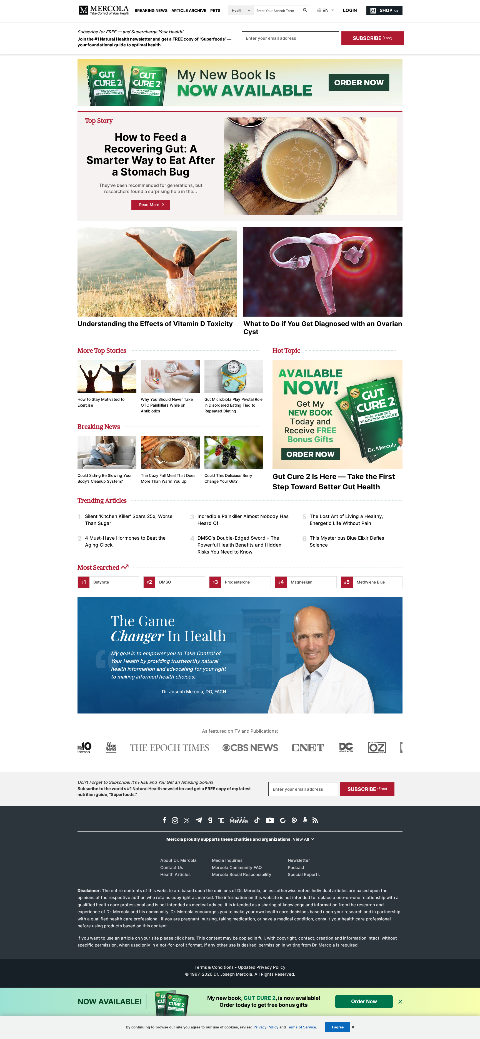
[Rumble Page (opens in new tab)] (294, 821)
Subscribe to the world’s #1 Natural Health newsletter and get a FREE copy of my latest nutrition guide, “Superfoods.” (164, 791)
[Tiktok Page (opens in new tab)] (256, 821)
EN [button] (325, 10)
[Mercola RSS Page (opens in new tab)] (315, 821)
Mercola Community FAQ (237, 867)
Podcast (296, 867)
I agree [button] (338, 1027)
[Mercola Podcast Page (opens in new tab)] (305, 821)
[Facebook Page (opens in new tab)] (164, 821)
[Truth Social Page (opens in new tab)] (221, 821)
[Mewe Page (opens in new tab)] (239, 821)
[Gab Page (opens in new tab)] (210, 821)
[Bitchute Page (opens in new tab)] (283, 821)
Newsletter (299, 860)
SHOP (389, 10)
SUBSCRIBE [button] (372, 38)
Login (350, 10)
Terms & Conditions (214, 967)
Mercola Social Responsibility (241, 874)
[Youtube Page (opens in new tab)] (270, 821)
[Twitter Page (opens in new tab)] (186, 821)
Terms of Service (301, 1027)
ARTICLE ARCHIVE (188, 10)
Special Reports (304, 874)
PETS (215, 10)
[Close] (400, 1002)
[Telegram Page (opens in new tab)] (199, 821)
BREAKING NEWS (151, 10)
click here (184, 938)
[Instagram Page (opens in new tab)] (175, 821)
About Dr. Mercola (178, 860)
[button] (353, 1027)
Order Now (364, 1001)
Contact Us (171, 867)
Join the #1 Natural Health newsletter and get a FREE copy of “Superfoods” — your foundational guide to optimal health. (154, 41)
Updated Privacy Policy (262, 967)
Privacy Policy (266, 1027)
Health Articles (175, 874)
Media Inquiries (227, 860)
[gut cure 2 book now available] (240, 82)
